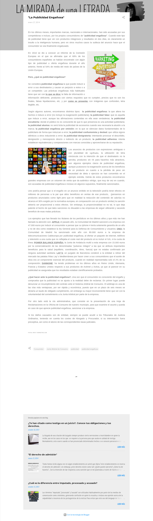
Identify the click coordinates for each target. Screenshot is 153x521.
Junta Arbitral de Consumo (57, 349)
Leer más (121, 447)
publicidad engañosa (90, 349)
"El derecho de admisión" (42, 454)
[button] (123, 18)
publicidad (75, 349)
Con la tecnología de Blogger (78, 515)
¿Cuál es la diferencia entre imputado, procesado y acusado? (62, 483)
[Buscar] (128, 6)
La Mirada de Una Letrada (46, 5)
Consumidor (39, 349)
